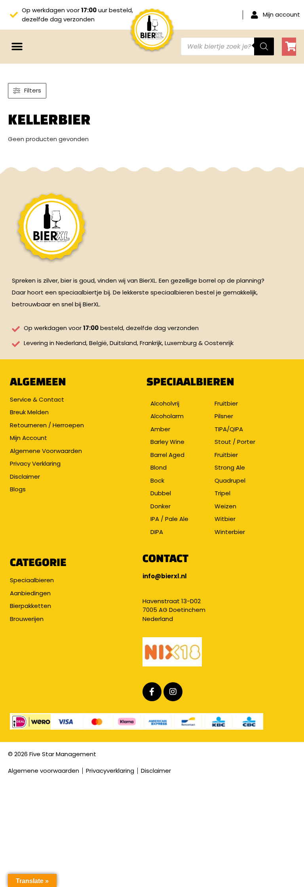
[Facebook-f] (152, 691)
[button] (17, 46)
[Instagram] (172, 691)
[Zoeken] (264, 46)
